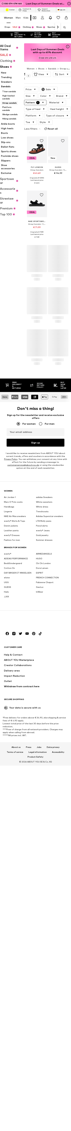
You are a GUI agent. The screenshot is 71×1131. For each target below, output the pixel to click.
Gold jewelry (42, 535)
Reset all (53, 128)
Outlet (12, 10)
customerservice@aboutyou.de (23, 465)
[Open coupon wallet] (34, 18)
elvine (7, 577)
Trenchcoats (42, 511)
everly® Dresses (12, 535)
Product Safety (35, 757)
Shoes (41, 68)
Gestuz (39, 587)
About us (16, 747)
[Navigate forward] (57, 27)
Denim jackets (11, 525)
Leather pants (11, 530)
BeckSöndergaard (13, 563)
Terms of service (15, 752)
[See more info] (37, 185)
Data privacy (53, 747)
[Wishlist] (58, 18)
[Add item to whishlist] (41, 141)
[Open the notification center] (50, 18)
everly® (7, 553)
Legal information (38, 752)
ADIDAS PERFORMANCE (16, 558)
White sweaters (44, 502)
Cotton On (9, 568)
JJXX (6, 596)
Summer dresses (44, 540)
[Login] (42, 18)
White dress (42, 506)
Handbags (9, 506)
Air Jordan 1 (10, 497)
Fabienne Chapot (44, 582)
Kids (25, 17)
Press (28, 747)
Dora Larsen (42, 568)
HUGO (39, 558)
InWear (39, 591)
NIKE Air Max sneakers (15, 516)
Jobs (39, 747)
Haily (6, 591)
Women (8, 17)
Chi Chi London (43, 563)
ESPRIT (39, 572)
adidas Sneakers (44, 497)
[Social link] (7, 633)
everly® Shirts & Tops (14, 521)
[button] (41, 74)
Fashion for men (12, 540)
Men (18, 17)
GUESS (7, 587)
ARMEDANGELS (44, 553)
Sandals (52, 68)
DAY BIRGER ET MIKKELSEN (17, 572)
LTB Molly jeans (43, 521)
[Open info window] (69, 4)
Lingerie (8, 511)
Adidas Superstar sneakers (49, 516)
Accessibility (58, 752)
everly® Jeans (43, 530)
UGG (6, 582)
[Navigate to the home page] (22, 621)
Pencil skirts (42, 525)
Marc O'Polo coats (13, 502)
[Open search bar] (63, 27)
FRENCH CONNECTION (47, 577)
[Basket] (66, 18)
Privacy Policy (10, 459)
